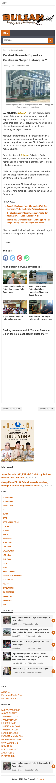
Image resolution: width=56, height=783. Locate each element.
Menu (5, 33)
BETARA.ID (6, 746)
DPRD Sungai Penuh (11, 522)
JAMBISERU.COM (9, 716)
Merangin (7, 547)
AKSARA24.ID (8, 752)
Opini (5, 563)
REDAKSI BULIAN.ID (11, 698)
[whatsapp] (26, 258)
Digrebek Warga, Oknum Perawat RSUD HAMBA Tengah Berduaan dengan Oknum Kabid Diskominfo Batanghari (30, 656)
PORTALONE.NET (9, 749)
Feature (6, 526)
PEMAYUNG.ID (8, 756)
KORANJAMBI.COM (10, 710)
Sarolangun (8, 588)
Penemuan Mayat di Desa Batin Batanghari (30, 668)
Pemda (6, 567)
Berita (5, 510)
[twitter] (12, 258)
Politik (6, 584)
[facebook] (5, 258)
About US (5, 692)
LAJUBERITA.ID (8, 723)
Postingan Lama (46, 409)
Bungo (5, 514)
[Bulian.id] (28, 18)
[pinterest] (19, 258)
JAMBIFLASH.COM (10, 726)
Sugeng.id (40, 779)
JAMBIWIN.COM (9, 720)
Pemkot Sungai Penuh (12, 576)
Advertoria (8, 497)
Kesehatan (7, 539)
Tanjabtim (7, 600)
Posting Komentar (22, 66)
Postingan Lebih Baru (11, 409)
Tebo (5, 604)
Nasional (7, 555)
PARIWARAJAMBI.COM (12, 736)
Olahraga (7, 559)
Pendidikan (8, 580)
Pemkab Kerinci (9, 572)
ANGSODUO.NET (9, 713)
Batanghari (8, 506)
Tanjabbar (7, 596)
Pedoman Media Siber (12, 695)
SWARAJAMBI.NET (10, 743)
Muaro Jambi (8, 551)
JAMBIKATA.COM (9, 729)
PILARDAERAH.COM (11, 739)
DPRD (5, 518)
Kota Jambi (8, 543)
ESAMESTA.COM (9, 733)
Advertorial (8, 502)
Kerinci (6, 534)
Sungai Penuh (8, 592)
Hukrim (6, 530)
